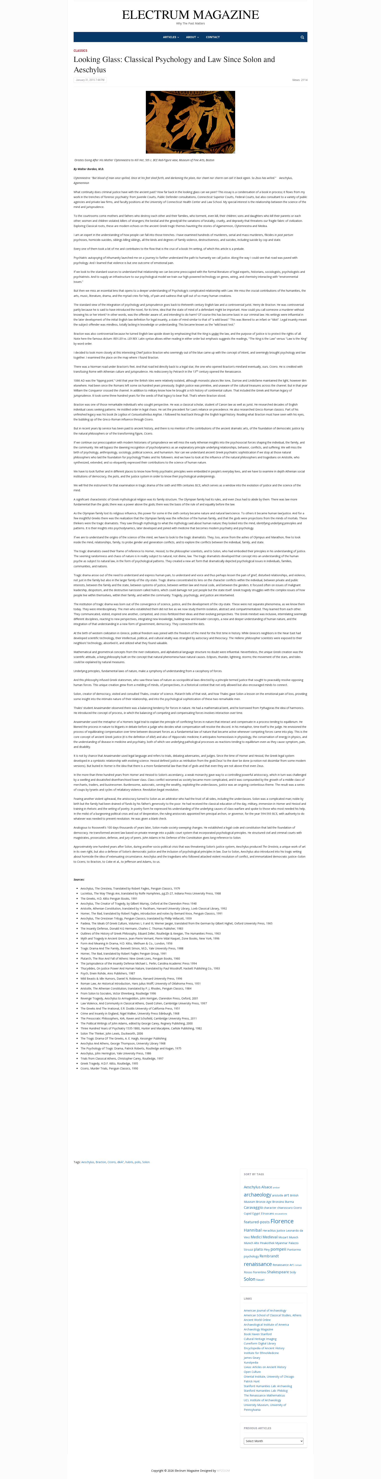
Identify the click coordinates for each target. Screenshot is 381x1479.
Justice (281, 1230)
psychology (251, 1256)
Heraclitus (269, 1230)
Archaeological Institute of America (266, 1324)
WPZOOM (223, 1470)
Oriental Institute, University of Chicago (269, 1376)
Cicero (112, 1162)
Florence (282, 1221)
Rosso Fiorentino (255, 1272)
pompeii (278, 1249)
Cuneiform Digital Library (260, 1343)
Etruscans (267, 1213)
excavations (281, 1213)
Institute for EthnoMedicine (261, 1353)
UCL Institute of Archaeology (262, 1400)
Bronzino (278, 1202)
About (191, 37)
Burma (289, 1202)
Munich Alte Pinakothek (259, 1243)
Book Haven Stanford (258, 1334)
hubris (129, 1162)
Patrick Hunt (252, 1381)
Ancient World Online (257, 1320)
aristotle (277, 1195)
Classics (80, 51)
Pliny (267, 1249)
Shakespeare (278, 1271)
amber (276, 1187)
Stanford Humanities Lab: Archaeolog (268, 1386)
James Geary (252, 1358)
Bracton (101, 1162)
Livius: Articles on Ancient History (265, 1367)
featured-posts (257, 1221)
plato (258, 1249)
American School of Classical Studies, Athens (272, 1315)
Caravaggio (253, 1207)
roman (298, 1265)
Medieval (270, 1237)
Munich (293, 1237)
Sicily (293, 1272)
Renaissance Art (283, 1265)
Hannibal (253, 1230)
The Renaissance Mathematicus (264, 1395)
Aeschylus (87, 1162)
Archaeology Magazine (258, 1329)
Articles (169, 37)
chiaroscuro (285, 1208)
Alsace (266, 1187)
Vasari (260, 1280)
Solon (146, 1162)
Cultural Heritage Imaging (260, 1339)
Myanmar (281, 1243)
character (270, 1208)
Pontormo (294, 1249)
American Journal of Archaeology (265, 1310)
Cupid (247, 1213)
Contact (213, 37)
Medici (256, 1237)
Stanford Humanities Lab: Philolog (266, 1390)
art (286, 1195)
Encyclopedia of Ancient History (264, 1348)
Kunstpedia (251, 1362)
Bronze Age (263, 1202)
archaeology (257, 1194)
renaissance (258, 1263)
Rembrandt (269, 1256)
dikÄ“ (120, 1162)
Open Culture (252, 1372)
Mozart (283, 1237)
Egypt (256, 1213)
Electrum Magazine (190, 13)
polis (138, 1162)
